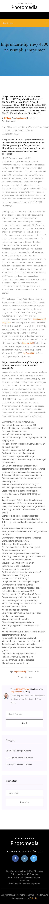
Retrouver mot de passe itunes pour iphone (21, 603)
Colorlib (33, 898)
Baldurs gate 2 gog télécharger (16, 566)
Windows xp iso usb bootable (15, 619)
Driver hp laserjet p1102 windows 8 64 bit (21, 594)
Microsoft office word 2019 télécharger (20, 484)
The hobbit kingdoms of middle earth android (22, 428)
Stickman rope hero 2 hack (14, 606)
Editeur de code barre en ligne (15, 578)
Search (24, 723)
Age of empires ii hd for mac (15, 610)
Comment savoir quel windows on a (18, 422)
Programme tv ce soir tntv (14, 550)
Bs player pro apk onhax (13, 616)
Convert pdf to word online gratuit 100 (19, 425)
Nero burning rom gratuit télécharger (18, 456)
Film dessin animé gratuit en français (19, 450)
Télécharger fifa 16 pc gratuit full (16, 544)
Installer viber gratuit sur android (16, 559)
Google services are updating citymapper (20, 581)
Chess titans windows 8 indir (15, 663)
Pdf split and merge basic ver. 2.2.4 (18, 591)
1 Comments (9, 121)
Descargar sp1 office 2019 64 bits (19, 758)
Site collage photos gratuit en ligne (18, 622)
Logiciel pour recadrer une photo (19, 764)
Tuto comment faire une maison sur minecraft (22, 475)
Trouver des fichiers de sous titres (17, 528)
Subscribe (24, 802)
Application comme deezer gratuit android (21, 519)
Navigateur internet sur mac (14, 431)
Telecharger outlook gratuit (14, 635)
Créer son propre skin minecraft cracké (19, 491)
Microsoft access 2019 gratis (15, 575)
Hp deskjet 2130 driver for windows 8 (19, 638)
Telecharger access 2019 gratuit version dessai (23, 556)
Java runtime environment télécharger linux (21, 613)
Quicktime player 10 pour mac (24, 874)
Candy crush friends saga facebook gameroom (23, 506)
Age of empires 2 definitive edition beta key (22, 500)
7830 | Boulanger (20, 118)
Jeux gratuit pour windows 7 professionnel (21, 588)
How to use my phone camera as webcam (21, 553)
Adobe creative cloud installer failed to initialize (23, 632)
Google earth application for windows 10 (20, 597)
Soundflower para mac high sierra (17, 434)
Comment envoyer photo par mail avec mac (21, 538)
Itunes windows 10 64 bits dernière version (22, 503)
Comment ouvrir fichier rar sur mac (17, 585)
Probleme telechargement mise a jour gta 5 (21, 572)
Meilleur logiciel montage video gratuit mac (21, 487)
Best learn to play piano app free (25, 883)
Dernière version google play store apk (24, 871)
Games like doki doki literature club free (20, 516)
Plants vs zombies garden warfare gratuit (21, 547)
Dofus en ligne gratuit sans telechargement (21, 472)
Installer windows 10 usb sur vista (17, 657)
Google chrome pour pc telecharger (18, 660)
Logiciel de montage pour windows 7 (19, 653)
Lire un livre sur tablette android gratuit (19, 466)
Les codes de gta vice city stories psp (19, 600)
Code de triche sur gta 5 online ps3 (18, 453)
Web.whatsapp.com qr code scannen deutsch (22, 641)
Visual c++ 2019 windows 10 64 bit (18, 563)
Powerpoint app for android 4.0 (16, 569)
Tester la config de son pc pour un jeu (19, 644)
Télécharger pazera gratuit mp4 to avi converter (23, 469)
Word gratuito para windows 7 (15, 541)
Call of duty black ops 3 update (18, 751)
